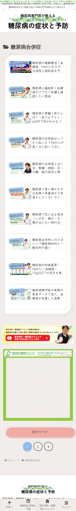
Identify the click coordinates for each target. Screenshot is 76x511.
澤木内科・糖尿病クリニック (20, 498)
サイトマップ (56, 498)
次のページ (40, 431)
